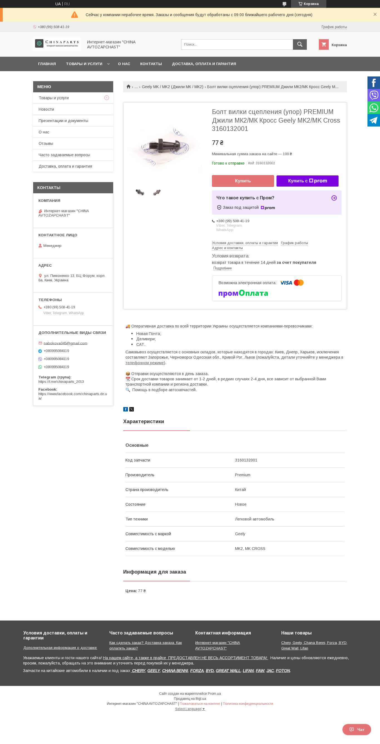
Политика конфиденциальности (248, 704)
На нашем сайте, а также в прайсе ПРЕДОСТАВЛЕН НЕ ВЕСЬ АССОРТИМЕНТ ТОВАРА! (185, 658)
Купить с (298, 180)
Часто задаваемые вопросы (64, 155)
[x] (131, 410)
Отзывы (46, 143)
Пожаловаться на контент (200, 704)
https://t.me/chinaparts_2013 (61, 382)
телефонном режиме (144, 363)
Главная (47, 64)
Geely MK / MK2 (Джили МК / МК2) (172, 87)
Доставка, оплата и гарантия (204, 64)
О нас (124, 64)
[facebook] (125, 410)
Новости (46, 109)
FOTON (283, 670)
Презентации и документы (63, 120)
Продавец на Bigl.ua (190, 699)
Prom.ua (214, 694)
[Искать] (300, 44)
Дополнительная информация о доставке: (60, 648)
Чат (360, 729)
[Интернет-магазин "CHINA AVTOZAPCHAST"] (56, 49)
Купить (243, 180)
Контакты (151, 64)
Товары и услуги (84, 64)
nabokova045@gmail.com (65, 343)
